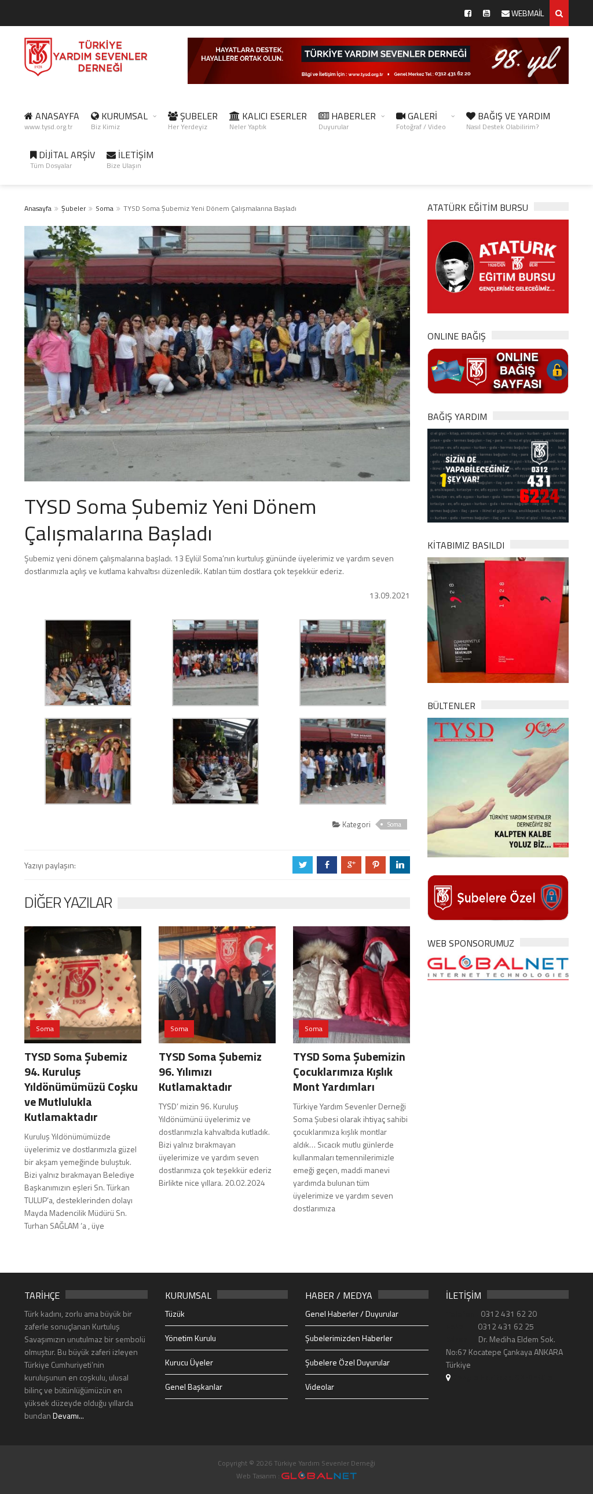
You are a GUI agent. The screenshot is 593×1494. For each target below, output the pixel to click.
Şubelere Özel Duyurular (347, 1362)
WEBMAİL (527, 13)
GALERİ (421, 120)
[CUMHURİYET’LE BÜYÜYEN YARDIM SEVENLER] (498, 619)
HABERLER (347, 120)
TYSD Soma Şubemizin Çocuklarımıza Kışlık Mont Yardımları (349, 1071)
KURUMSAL (119, 120)
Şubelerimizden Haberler (349, 1338)
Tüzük (175, 1313)
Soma (105, 208)
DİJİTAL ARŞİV (62, 159)
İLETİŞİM (130, 159)
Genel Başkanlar (193, 1386)
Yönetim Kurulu (190, 1338)
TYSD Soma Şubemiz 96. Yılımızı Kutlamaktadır (210, 1071)
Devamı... (68, 1415)
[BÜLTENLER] (498, 786)
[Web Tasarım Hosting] (498, 966)
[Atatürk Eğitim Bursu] (498, 266)
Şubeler (73, 208)
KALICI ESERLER (268, 120)
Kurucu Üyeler (189, 1362)
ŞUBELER (193, 120)
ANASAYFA (51, 120)
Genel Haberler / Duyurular (351, 1313)
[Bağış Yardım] (498, 475)
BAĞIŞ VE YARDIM (508, 120)
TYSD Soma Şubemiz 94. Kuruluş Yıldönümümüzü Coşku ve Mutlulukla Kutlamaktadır (81, 1086)
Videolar (319, 1386)
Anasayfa (38, 208)
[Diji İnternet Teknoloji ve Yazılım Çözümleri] (319, 1475)
